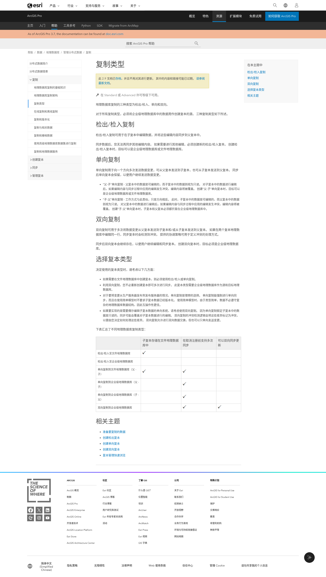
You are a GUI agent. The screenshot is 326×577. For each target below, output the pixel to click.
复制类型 (39, 103)
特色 (206, 16)
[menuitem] (82, 490)
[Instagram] (39, 517)
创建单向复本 (111, 443)
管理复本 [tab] (38, 175)
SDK (100, 25)
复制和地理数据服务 (46, 151)
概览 (192, 16)
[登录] (297, 5)
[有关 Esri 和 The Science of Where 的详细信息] (39, 491)
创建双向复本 (111, 449)
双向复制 (253, 84)
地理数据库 (52, 52)
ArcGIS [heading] (71, 480)
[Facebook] (30, 510)
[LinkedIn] (47, 510)
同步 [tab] (35, 167)
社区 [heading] (105, 480)
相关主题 (253, 95)
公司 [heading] (176, 480)
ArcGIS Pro (34, 16)
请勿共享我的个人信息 (254, 565)
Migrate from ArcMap (123, 25)
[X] (39, 510)
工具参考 (69, 25)
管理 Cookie (217, 565)
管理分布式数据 (72, 52)
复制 (88, 52)
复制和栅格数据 (43, 135)
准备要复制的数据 (114, 432)
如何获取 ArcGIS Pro (282, 16)
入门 (42, 25)
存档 (118, 78)
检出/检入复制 (256, 72)
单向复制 (253, 78)
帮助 (54, 25)
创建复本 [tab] (38, 159)
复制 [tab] (35, 79)
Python (86, 25)
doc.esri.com (114, 34)
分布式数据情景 (38, 71)
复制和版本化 (42, 119)
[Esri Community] (30, 517)
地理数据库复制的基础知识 (50, 87)
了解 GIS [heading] (142, 480)
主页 (30, 25)
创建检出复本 (111, 437)
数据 (39, 52)
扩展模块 (236, 16)
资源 (219, 16)
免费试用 (255, 16)
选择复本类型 (255, 89)
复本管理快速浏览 (114, 455)
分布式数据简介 (38, 63)
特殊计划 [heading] (214, 480)
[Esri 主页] (35, 5)
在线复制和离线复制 (46, 111)
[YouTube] (47, 517)
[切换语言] (285, 5)
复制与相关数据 (43, 127)
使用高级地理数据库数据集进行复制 (55, 143)
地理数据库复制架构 (46, 95)
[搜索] (275, 5)
